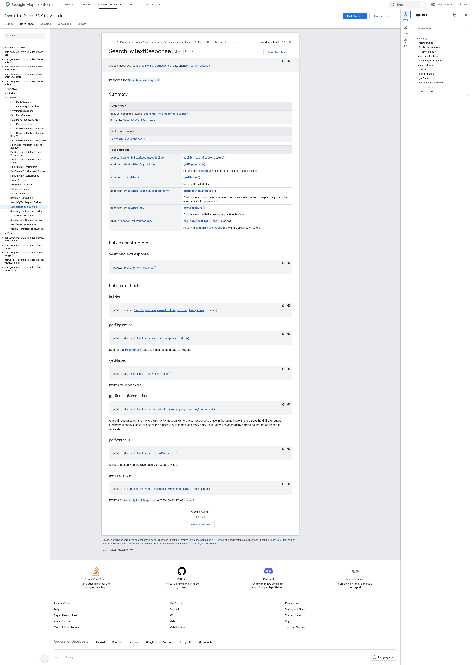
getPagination (193, 164)
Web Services (177, 627)
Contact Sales (293, 615)
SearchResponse (199, 65)
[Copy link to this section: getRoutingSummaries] (150, 396)
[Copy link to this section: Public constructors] (152, 243)
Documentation (107, 4)
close (466, 15)
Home (112, 42)
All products (205, 642)
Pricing (87, 4)
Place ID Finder (62, 621)
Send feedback (277, 52)
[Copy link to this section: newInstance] (134, 475)
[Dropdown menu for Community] (160, 4)
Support (289, 621)
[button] (24, 53)
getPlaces (190, 177)
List (199, 157)
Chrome (117, 642)
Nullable (132, 164)
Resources (64, 23)
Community (149, 4)
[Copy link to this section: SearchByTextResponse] (152, 254)
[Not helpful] (289, 42)
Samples (45, 23)
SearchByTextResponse (156, 65)
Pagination (147, 164)
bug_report (454, 15)
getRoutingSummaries (198, 190)
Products (70, 4)
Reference (27, 23)
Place (207, 157)
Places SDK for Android (43, 16)
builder (188, 157)
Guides (9, 23)
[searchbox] (24, 36)
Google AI (185, 642)
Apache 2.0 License (279, 540)
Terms (58, 657)
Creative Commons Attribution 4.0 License (201, 540)
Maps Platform (39, 4)
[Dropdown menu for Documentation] (121, 4)
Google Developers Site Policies (135, 543)
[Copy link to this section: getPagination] (136, 325)
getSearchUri (192, 207)
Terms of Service (295, 627)
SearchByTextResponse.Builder (166, 113)
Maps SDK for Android (67, 627)
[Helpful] (283, 42)
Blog (132, 4)
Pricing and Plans (295, 609)
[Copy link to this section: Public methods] (144, 286)
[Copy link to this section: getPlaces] (129, 360)
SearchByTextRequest (143, 80)
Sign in (463, 4)
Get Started (354, 16)
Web (172, 621)
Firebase (134, 642)
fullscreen (460, 15)
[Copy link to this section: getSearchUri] (135, 440)
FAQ (56, 609)
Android (11, 16)
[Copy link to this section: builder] (124, 297)
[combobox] (407, 4)
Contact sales (383, 16)
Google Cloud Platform (159, 642)
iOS (172, 615)
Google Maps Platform (147, 42)
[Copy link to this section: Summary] (131, 94)
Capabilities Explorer (66, 615)
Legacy (82, 23)
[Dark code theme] (289, 61)
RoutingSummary (158, 190)
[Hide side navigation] (44, 658)
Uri (141, 207)
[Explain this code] (283, 61)
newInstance (192, 221)
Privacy (69, 657)
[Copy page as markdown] (187, 51)
